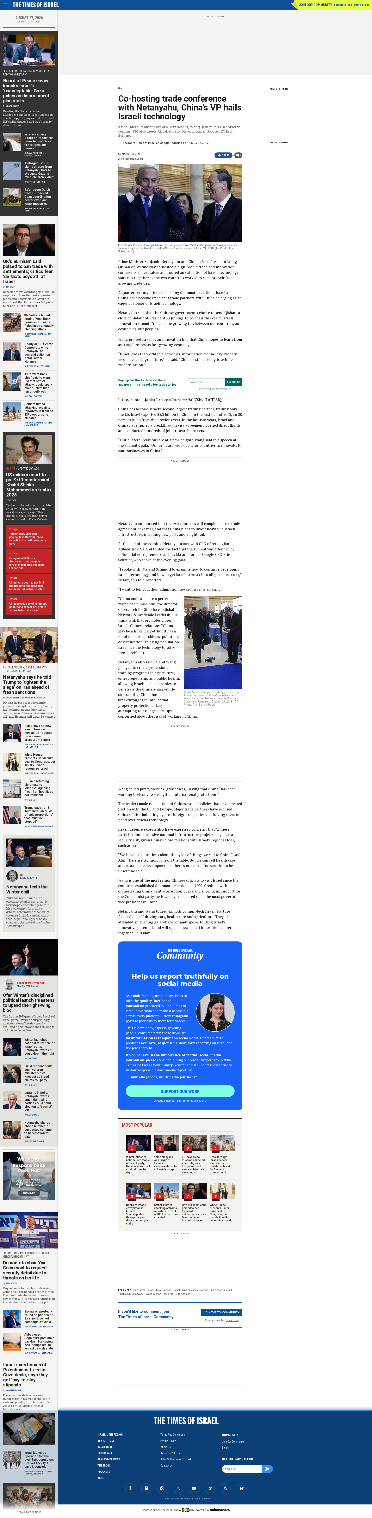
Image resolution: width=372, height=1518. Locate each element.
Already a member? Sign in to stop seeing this (180, 1100)
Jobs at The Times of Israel (175, 1459)
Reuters (31, 366)
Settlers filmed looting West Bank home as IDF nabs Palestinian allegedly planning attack (39, 322)
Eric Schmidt (183, 1293)
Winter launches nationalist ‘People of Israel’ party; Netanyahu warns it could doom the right (138, 1164)
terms (228, 389)
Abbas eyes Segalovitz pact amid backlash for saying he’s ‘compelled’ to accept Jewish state (39, 1341)
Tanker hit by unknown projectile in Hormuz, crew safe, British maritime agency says (27, 538)
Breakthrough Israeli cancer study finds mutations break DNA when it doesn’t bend (220, 1164)
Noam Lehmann (35, 423)
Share (225, 155)
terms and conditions (172, 1434)
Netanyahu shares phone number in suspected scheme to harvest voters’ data (38, 1129)
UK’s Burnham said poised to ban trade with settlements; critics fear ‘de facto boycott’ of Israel (194, 1212)
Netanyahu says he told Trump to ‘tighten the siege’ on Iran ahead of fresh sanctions (27, 685)
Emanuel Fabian (32, 155)
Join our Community (315, 5)
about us (165, 1447)
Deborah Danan (35, 1141)
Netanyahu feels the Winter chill (26, 889)
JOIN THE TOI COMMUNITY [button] (221, 1312)
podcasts (103, 1471)
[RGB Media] (188, 1510)
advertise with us (170, 1453)
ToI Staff (136, 154)
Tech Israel (139, 1290)
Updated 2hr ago (28, 468)
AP (123, 154)
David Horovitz (28, 878)
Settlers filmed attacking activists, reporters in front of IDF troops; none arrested (166, 1211)
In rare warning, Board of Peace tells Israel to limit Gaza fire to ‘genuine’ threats (38, 141)
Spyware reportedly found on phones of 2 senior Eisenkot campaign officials (38, 1317)
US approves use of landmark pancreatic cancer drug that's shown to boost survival (28, 607)
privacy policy (168, 1440)
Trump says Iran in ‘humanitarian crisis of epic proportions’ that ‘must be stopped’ (38, 814)
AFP (29, 182)
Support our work (180, 1091)
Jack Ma (168, 1293)
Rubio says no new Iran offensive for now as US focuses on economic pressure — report (38, 733)
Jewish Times (106, 1440)
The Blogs (104, 1465)
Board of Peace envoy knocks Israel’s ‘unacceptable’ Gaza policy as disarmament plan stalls (137, 1214)
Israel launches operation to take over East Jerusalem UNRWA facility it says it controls (39, 1459)
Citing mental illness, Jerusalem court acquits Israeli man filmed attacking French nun (27, 563)
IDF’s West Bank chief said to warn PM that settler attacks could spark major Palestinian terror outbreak (38, 382)
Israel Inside (105, 1447)
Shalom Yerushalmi (27, 986)
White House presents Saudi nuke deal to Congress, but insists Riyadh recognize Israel (220, 1212)
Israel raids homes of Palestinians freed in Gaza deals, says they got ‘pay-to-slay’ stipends (25, 1374)
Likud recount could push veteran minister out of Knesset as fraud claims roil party (38, 1073)
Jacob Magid (12, 106)
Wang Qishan (153, 1293)
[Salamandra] (220, 1509)
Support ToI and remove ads (351, 4)
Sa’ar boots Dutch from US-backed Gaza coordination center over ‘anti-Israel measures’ (37, 196)
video (100, 1477)
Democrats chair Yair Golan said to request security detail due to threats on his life (25, 1270)
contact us (166, 1465)
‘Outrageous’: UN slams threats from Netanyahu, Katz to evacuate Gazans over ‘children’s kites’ (39, 170)
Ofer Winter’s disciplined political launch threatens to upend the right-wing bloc (28, 1003)
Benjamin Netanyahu (131, 1293)
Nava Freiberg (34, 153)
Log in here (232, 1320)
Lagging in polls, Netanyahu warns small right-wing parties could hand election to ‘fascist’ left (38, 1101)
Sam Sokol (33, 1058)
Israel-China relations (159, 1290)
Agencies (33, 425)
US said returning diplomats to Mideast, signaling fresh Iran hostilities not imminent (38, 788)
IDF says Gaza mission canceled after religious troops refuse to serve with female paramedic (193, 1164)
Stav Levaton (34, 396)
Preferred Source (198, 143)
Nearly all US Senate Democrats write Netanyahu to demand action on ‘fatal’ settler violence (38, 352)
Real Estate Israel (109, 1459)
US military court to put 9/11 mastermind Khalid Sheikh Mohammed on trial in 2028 (28, 484)
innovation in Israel (221, 1290)
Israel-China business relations (191, 1290)
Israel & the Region (110, 1434)
